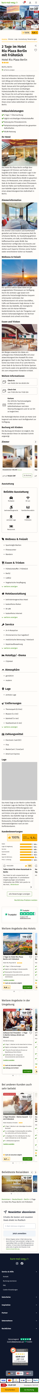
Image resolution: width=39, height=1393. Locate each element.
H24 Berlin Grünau (9, 1041)
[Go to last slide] (31, 1172)
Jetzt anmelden (19, 1233)
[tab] (11, 1193)
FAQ (4, 1285)
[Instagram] (17, 1264)
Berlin (26, 1199)
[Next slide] (35, 441)
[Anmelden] (30, 3)
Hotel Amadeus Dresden (11, 1122)
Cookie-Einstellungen (10, 1290)
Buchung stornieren (10, 1281)
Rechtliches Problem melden (25, 900)
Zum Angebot (27, 987)
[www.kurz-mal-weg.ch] (10, 3)
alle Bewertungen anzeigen (19, 894)
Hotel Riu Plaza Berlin (10, 963)
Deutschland (17, 1199)
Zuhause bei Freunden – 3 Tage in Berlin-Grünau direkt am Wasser (15, 1035)
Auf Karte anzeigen (9, 70)
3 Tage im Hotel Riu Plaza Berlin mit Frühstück (13, 958)
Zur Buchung (27, 475)
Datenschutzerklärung (12, 1249)
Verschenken (10, 1390)
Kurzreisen (6, 1199)
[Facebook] (22, 1264)
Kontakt (5, 1277)
